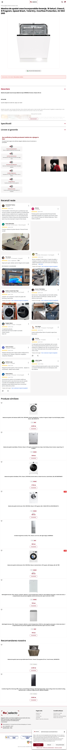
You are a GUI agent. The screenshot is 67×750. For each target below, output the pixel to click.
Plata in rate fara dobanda (42, 719)
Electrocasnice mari (13, 5)
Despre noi (38, 713)
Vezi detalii (33, 428)
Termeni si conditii (58, 747)
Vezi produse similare (18, 77)
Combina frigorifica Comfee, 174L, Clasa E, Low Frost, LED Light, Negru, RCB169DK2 (33, 535)
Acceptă (38, 745)
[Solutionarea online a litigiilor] (27, 738)
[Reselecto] (33, 2)
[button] (64, 731)
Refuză (49, 745)
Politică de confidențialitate (48, 747)
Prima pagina (4, 5)
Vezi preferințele (60, 745)
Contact (38, 714)
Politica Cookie (39, 747)
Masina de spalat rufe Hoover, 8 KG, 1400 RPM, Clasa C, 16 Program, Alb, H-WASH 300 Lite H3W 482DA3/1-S (33, 506)
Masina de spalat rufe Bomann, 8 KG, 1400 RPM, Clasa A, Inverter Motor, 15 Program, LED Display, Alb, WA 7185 (33, 565)
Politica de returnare (58, 717)
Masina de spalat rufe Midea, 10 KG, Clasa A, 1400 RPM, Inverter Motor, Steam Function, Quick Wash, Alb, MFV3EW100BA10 (33, 476)
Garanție (38, 717)
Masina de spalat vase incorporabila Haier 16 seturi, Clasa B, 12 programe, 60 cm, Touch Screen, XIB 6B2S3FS (33, 659)
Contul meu (38, 716)
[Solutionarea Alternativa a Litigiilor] (11, 738)
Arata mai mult (33, 118)
